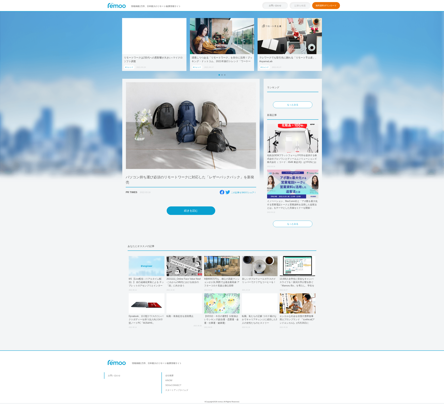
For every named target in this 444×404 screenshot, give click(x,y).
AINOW (168, 380)
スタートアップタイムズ (176, 390)
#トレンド (129, 67)
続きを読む (191, 210)
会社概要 (169, 375)
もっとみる (292, 104)
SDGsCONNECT (173, 385)
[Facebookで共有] (222, 192)
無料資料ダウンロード (326, 5)
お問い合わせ (275, 5)
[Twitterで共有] (227, 192)
